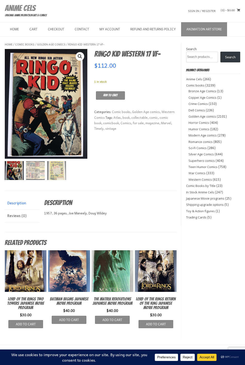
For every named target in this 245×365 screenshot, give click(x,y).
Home (14, 29)
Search (191, 48)
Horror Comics (199, 122)
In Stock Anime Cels (200, 192)
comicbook (111, 122)
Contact (82, 29)
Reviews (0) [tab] (17, 215)
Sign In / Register (202, 10)
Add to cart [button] (26, 324)
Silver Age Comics (201, 154)
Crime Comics (198, 104)
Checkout (56, 29)
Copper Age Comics (203, 97)
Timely (99, 128)
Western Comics (200, 179)
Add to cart (110, 95)
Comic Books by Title (201, 186)
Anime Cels (20, 8)
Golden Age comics (51, 44)
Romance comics (201, 142)
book (126, 117)
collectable (139, 117)
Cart (33, 29)
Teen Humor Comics (203, 167)
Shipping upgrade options (205, 204)
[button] (80, 56)
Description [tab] (16, 203)
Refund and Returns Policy (153, 29)
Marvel (166, 122)
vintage (110, 128)
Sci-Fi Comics (198, 148)
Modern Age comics (203, 135)
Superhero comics (202, 160)
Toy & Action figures (200, 211)
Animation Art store (204, 29)
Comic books (24, 44)
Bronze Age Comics (202, 91)
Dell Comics (197, 110)
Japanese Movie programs (205, 198)
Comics (126, 122)
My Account (110, 29)
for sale (138, 122)
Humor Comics (199, 129)
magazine (152, 122)
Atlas (117, 117)
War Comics (197, 173)
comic (153, 117)
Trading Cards (196, 217)
